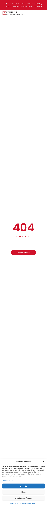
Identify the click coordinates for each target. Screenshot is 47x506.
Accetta (23, 486)
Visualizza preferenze (23, 498)
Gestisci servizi (8, 480)
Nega (23, 492)
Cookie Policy (14, 503)
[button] (44, 462)
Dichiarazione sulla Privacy (27, 503)
